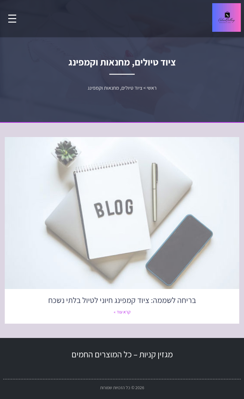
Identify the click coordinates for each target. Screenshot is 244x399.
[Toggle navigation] (12, 18)
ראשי (152, 88)
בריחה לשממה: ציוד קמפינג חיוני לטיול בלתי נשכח (122, 300)
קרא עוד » (122, 312)
